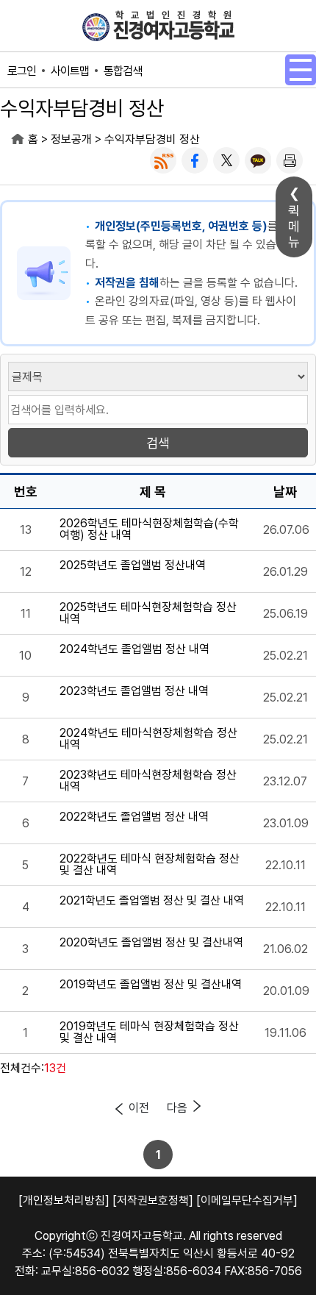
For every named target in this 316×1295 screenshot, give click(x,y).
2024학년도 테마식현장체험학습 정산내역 (148, 739)
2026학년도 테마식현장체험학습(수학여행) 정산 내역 (149, 529)
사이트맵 (70, 71)
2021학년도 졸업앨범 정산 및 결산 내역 (152, 901)
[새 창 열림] (163, 160)
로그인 (21, 71)
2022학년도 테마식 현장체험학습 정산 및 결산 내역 (150, 865)
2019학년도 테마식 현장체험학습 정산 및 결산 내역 (149, 1032)
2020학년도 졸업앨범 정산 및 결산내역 (151, 943)
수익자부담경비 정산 (152, 139)
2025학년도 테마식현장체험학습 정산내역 (148, 613)
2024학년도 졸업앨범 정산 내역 (134, 649)
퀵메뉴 (294, 226)
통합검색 (123, 71)
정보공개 (71, 139)
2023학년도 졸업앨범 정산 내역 (134, 691)
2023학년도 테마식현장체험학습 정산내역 (148, 781)
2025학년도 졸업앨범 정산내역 (133, 566)
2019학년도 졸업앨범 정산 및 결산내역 (151, 985)
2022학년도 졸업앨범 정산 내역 (134, 817)
